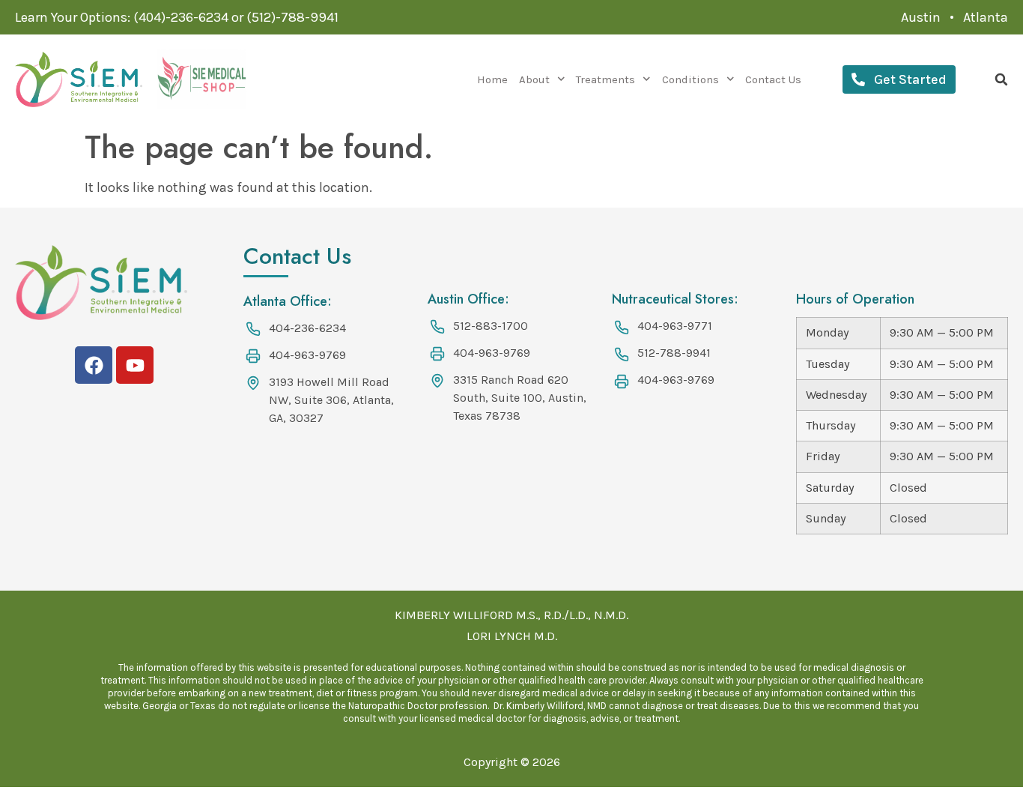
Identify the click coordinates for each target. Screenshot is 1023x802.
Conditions (690, 79)
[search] (1001, 79)
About (534, 79)
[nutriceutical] (201, 79)
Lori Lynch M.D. (512, 636)
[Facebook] (93, 365)
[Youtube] (135, 365)
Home (492, 79)
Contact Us (773, 79)
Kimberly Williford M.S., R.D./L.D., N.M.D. (511, 615)
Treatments (605, 79)
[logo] (78, 79)
